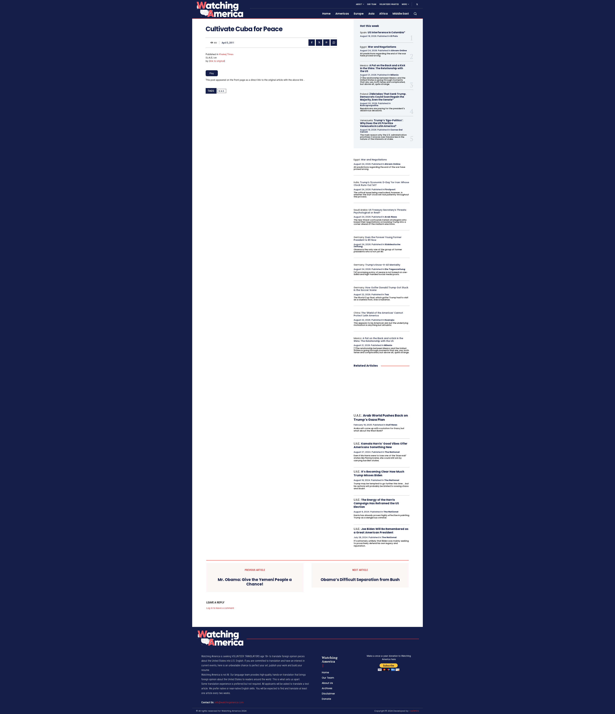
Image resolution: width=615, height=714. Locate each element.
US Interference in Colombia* (386, 32)
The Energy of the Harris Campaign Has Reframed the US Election (376, 503)
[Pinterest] (326, 42)
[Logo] (219, 9)
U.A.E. (222, 91)
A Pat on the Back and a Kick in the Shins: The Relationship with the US (382, 68)
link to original (217, 61)
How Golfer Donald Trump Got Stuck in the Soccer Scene (381, 289)
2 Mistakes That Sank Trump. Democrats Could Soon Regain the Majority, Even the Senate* (383, 96)
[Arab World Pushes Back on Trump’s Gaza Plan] (381, 390)
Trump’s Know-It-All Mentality (382, 264)
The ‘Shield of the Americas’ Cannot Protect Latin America (378, 314)
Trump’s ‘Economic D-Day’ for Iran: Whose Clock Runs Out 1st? (381, 184)
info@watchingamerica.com (229, 702)
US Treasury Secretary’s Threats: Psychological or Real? (380, 211)
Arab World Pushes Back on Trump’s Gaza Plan (381, 417)
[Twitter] (417, 4)
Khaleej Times (226, 54)
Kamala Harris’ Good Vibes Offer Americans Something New (380, 445)
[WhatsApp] (334, 42)
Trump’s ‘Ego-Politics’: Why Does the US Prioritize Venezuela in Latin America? (381, 123)
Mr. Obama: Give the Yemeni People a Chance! (255, 582)
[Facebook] (311, 42)
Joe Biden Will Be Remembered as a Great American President (381, 530)
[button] (415, 13)
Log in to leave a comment (220, 608)
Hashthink (414, 710)
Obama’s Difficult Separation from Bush (360, 579)
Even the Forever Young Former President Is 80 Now (378, 239)
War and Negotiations (382, 47)
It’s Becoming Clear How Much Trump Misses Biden (379, 473)
